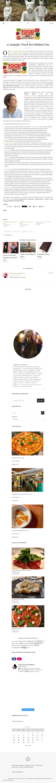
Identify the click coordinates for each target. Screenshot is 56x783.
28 (18, 742)
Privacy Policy (38, 765)
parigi (28, 643)
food (28, 41)
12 (42, 735)
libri (24, 643)
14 (18, 737)
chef (20, 641)
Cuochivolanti (8, 169)
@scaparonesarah (22, 666)
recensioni (18, 645)
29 (23, 742)
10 (33, 735)
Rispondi (50, 273)
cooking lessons (31, 641)
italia (21, 643)
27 (14, 742)
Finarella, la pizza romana (18, 457)
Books (16, 641)
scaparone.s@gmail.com (18, 721)
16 (28, 737)
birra (13, 641)
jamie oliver (16, 231)
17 (33, 737)
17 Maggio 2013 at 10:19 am (15, 274)
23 (28, 740)
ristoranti (24, 645)
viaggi (24, 647)
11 (37, 735)
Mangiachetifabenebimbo (30, 95)
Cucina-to (6, 157)
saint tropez (30, 645)
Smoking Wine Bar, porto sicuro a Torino (22, 494)
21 (18, 740)
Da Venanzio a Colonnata (18, 599)
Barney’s (6, 139)
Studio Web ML (29, 767)
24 (33, 740)
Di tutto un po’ (49, 778)
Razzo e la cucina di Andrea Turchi (20, 530)
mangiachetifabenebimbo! (17, 273)
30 (28, 742)
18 (37, 737)
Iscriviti (41, 400)
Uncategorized (16, 647)
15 (23, 737)
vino (28, 647)
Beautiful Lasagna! (8, 143)
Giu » (30, 745)
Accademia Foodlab (34, 126)
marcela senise (24, 231)
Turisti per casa (8, 187)
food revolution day (8, 231)
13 (14, 737)
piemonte (38, 643)
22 (23, 740)
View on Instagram (28, 709)
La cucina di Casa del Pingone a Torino (21, 570)
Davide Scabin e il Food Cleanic (43, 222)
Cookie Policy (15, 767)
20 (14, 740)
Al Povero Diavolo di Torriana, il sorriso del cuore (10, 257)
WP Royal (11, 780)
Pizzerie (17, 778)
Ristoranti (13, 778)
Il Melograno (25, 135)
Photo (32, 643)
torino (31, 231)
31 (33, 742)
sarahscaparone (8, 235)
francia (17, 643)
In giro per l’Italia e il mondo (39, 778)
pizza (13, 645)
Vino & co (22, 778)
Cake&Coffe (7, 150)
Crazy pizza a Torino (17, 628)
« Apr (26, 745)
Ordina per (14, 416)
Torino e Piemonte (29, 778)
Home (9, 778)
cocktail (24, 641)
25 (37, 740)
